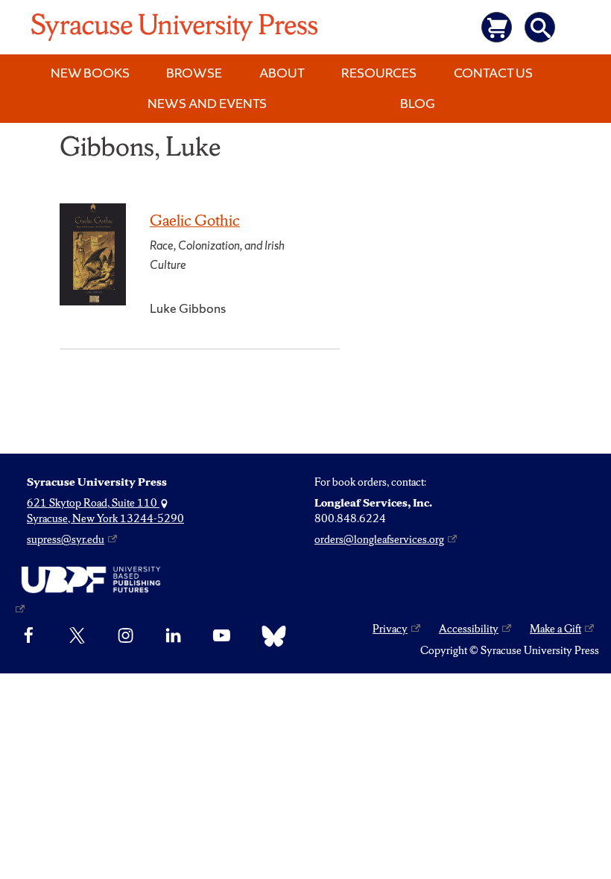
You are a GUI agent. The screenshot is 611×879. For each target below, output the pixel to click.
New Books (90, 72)
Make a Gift (555, 628)
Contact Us (493, 72)
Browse (194, 72)
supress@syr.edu (65, 539)
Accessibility (468, 628)
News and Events (207, 103)
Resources (379, 72)
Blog (417, 103)
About (282, 72)
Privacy (390, 628)
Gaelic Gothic (195, 220)
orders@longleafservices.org (379, 539)
